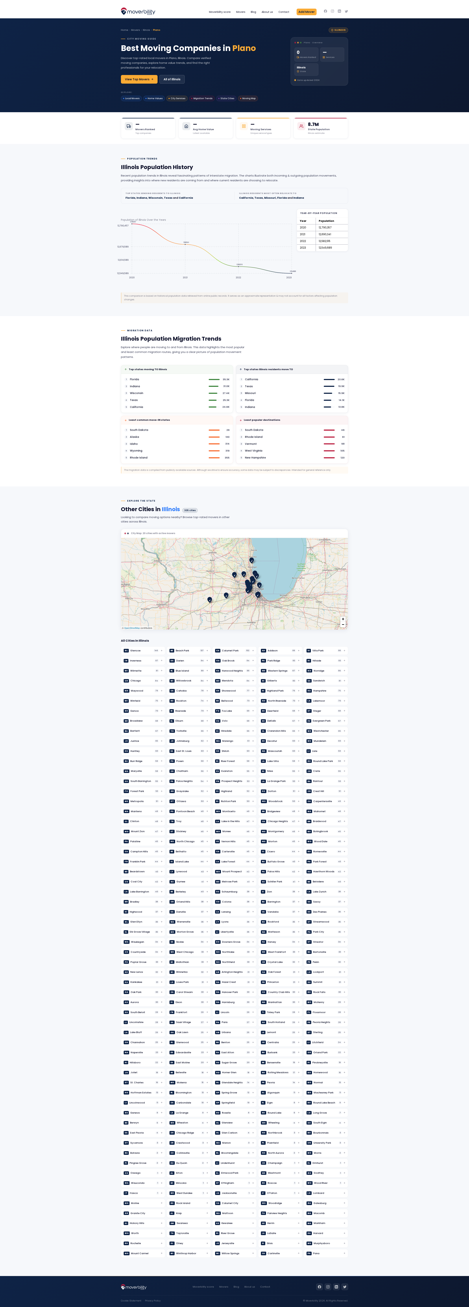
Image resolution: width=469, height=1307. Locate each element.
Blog (253, 12)
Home (124, 30)
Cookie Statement (131, 1300)
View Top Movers (137, 79)
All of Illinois (172, 79)
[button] (251, 560)
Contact (283, 12)
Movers (240, 12)
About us (267, 12)
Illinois (146, 30)
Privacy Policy (153, 1300)
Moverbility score (220, 12)
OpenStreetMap (132, 627)
